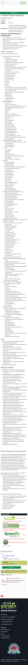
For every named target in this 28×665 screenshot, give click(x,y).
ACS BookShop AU (5, 636)
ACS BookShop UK (5, 638)
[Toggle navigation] (2, 2)
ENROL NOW (14, 13)
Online (5, 557)
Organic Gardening (14, 578)
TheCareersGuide (5, 629)
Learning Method (10, 555)
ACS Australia (4, 631)
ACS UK (2, 633)
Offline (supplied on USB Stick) (11, 559)
